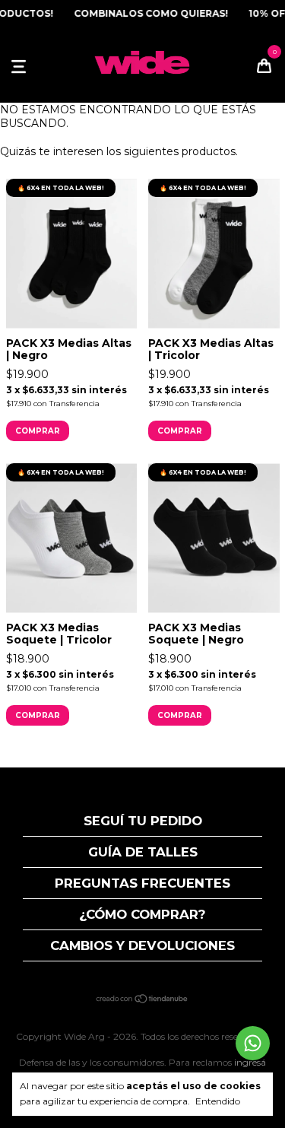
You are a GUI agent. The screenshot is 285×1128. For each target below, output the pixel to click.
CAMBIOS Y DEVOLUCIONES (142, 945)
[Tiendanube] (142, 1000)
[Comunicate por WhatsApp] (253, 1043)
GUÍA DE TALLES (143, 852)
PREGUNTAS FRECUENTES (142, 883)
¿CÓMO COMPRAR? (142, 914)
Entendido (217, 1101)
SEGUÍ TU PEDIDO (143, 820)
